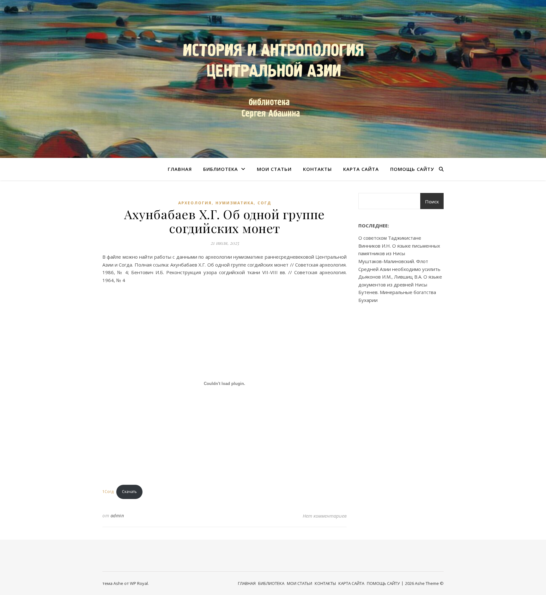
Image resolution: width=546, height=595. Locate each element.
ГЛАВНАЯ (180, 169)
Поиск (432, 201)
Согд (264, 203)
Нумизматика (234, 203)
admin (117, 516)
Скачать (129, 491)
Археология (195, 203)
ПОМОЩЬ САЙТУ (412, 169)
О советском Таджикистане (389, 238)
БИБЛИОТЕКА (220, 169)
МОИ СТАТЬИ (274, 169)
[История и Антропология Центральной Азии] (273, 79)
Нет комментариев (325, 516)
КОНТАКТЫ (317, 169)
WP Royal (139, 583)
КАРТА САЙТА (361, 169)
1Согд (107, 491)
